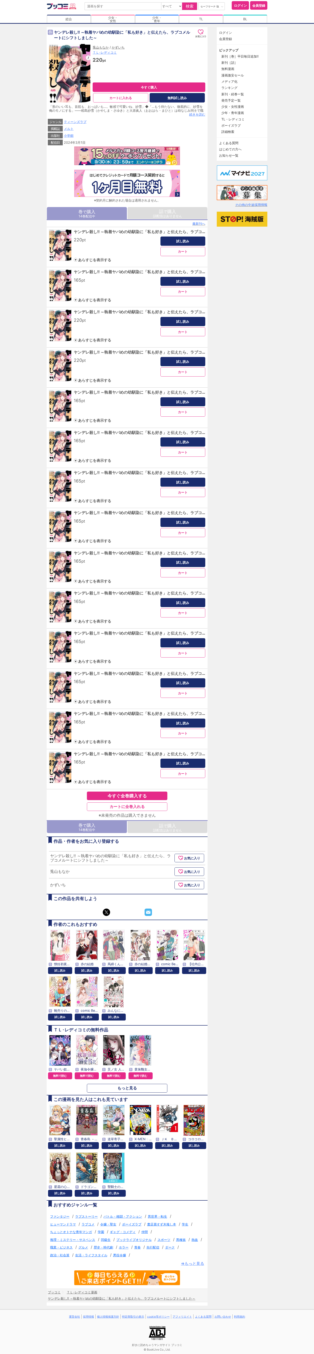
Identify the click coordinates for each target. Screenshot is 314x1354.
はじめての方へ (230, 149)
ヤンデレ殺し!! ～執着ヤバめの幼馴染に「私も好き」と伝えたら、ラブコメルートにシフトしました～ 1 (165, 231)
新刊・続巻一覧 (232, 94)
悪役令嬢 (119, 1255)
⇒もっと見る (192, 1263)
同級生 (106, 1240)
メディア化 (229, 81)
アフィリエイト (182, 1316)
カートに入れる (120, 98)
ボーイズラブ (131, 1224)
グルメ (83, 1247)
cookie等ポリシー (158, 1316)
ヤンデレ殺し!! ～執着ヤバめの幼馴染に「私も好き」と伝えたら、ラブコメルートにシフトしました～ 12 (166, 673)
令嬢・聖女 (108, 1224)
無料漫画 (227, 69)
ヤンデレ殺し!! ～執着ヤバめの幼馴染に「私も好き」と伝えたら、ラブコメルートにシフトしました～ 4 (165, 352)
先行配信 (152, 1247)
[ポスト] (106, 912)
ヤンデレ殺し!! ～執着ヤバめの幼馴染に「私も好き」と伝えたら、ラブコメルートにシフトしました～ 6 (165, 432)
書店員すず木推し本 (161, 1224)
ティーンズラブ (75, 122)
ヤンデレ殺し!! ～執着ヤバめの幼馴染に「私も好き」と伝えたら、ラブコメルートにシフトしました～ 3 (165, 312)
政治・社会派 (59, 1255)
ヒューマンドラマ (63, 1224)
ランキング (229, 88)
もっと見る (127, 1088)
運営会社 (74, 1316)
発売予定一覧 (231, 100)
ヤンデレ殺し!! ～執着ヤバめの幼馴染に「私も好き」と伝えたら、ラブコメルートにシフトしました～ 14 (166, 754)
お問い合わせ (222, 1316)
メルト (69, 129)
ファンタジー (59, 1216)
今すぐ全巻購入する (127, 795)
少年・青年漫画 (232, 113)
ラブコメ (88, 1224)
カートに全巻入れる (127, 806)
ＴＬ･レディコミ (105, 52)
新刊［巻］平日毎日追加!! (240, 56)
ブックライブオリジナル (134, 1240)
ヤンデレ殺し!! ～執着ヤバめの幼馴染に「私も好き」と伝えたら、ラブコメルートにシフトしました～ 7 (165, 472)
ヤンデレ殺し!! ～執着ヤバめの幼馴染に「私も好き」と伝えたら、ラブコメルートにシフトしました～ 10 (166, 593)
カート (183, 251)
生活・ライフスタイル (91, 1255)
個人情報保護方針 (108, 1316)
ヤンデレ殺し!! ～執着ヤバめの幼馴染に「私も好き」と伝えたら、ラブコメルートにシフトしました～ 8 (165, 512)
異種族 (181, 1240)
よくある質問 (228, 143)
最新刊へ (198, 223)
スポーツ (163, 1240)
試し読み (182, 241)
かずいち (118, 47)
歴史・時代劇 (103, 1247)
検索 (190, 6)
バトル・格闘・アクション (122, 1216)
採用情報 (88, 1316)
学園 (101, 1232)
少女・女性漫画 (232, 106)
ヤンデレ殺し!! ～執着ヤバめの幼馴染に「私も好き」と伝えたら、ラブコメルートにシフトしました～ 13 (166, 713)
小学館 (69, 135)
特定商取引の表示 (133, 1316)
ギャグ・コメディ (123, 1232)
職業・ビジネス (61, 1247)
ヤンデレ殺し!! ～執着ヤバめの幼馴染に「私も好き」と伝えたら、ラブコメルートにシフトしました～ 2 (165, 271)
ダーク (170, 1247)
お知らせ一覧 (228, 155)
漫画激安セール (232, 75)
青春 (137, 1247)
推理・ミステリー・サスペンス (72, 1240)
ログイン (240, 5)
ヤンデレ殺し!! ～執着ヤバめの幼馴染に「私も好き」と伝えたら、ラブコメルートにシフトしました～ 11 (165, 633)
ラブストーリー (86, 1216)
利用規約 (239, 1316)
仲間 (144, 1232)
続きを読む (197, 114)
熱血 (194, 1240)
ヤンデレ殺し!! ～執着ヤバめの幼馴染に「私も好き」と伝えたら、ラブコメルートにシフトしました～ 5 (165, 392)
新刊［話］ (229, 62)
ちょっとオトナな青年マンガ (71, 1232)
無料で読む (60, 1075)
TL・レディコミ (233, 119)
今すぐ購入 (149, 87)
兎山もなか (101, 47)
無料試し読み (177, 98)
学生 (185, 1224)
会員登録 (258, 5)
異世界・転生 (157, 1216)
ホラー (123, 1247)
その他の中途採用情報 (251, 205)
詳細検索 (227, 132)
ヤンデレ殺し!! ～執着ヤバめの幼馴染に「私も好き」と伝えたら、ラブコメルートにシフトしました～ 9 (165, 553)
